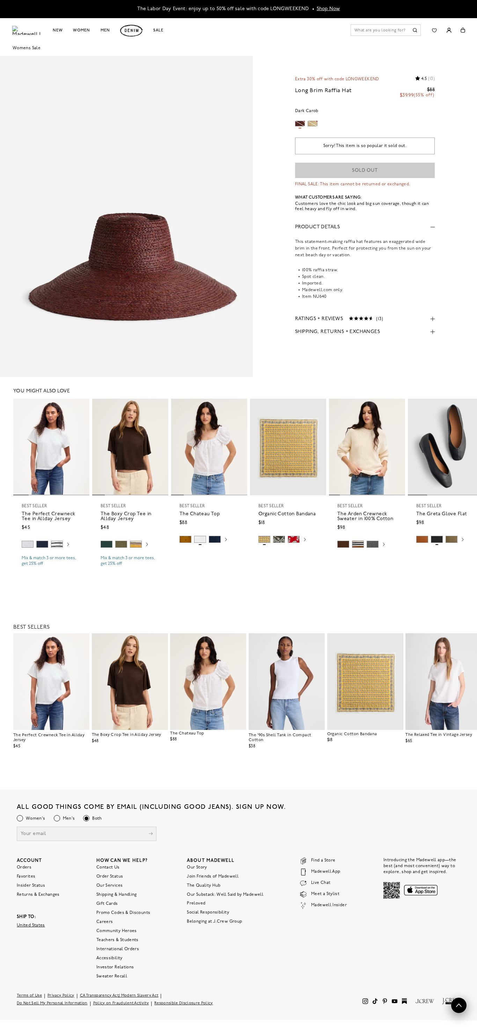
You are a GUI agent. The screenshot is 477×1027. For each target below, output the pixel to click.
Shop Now (328, 9)
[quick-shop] (51, 569)
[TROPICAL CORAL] (294, 539)
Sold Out (364, 170)
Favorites (26, 876)
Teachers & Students (117, 940)
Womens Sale (27, 48)
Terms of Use (29, 996)
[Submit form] (151, 834)
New (58, 30)
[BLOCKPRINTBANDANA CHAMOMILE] (264, 539)
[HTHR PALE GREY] (28, 544)
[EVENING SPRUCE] (106, 544)
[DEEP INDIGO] (42, 544)
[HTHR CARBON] (373, 544)
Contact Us (108, 867)
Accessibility (109, 958)
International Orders (117, 949)
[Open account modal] (449, 30)
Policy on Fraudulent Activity (121, 1003)
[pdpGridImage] (126, 216)
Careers (104, 922)
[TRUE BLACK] (437, 539)
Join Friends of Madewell (213, 876)
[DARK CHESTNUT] (343, 544)
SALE (158, 30)
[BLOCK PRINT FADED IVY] (279, 539)
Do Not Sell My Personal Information (52, 1003)
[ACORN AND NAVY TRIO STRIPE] (358, 544)
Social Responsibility (208, 912)
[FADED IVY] (121, 544)
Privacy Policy (60, 996)
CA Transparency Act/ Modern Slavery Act (119, 996)
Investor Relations (115, 967)
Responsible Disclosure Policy (183, 1003)
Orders (24, 867)
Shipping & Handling (116, 895)
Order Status (109, 876)
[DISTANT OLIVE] (451, 539)
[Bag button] (463, 30)
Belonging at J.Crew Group (214, 921)
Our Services (109, 886)
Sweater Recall (111, 976)
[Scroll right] (68, 545)
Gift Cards (107, 904)
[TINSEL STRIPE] (136, 544)
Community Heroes (116, 931)
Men (105, 30)
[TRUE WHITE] (200, 539)
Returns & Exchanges (38, 895)
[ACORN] (185, 539)
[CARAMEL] (422, 539)
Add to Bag (288, 556)
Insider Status (31, 886)
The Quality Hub (203, 886)
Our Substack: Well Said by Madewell (225, 895)
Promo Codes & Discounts (123, 913)
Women (81, 30)
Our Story (197, 867)
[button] (81, 407)
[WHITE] (57, 544)
